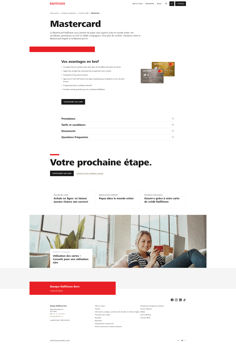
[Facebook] (172, 300)
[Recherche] (166, 3)
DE (178, 340)
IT (185, 340)
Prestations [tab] (68, 118)
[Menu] (171, 3)
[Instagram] (176, 300)
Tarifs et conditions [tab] (73, 124)
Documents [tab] (68, 131)
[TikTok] (184, 300)
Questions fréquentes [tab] (75, 137)
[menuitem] (138, 3)
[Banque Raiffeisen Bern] (57, 3)
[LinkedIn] (180, 300)
